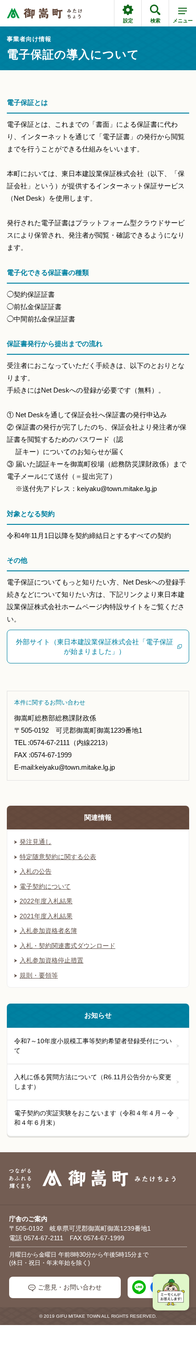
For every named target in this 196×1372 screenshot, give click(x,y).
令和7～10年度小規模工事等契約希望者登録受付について (93, 1045)
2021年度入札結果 (46, 916)
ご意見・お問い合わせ (70, 1287)
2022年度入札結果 (46, 901)
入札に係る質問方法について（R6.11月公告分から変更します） (92, 1081)
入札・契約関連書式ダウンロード (67, 945)
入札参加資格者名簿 (48, 930)
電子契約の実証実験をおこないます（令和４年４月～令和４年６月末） (94, 1117)
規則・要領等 (39, 975)
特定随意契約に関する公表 (58, 856)
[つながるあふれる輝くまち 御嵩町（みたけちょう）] (44, 13)
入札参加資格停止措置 (51, 960)
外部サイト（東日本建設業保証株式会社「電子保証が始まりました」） (94, 646)
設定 (128, 20)
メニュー (183, 20)
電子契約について (45, 886)
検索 (155, 20)
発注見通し (36, 841)
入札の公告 (36, 871)
